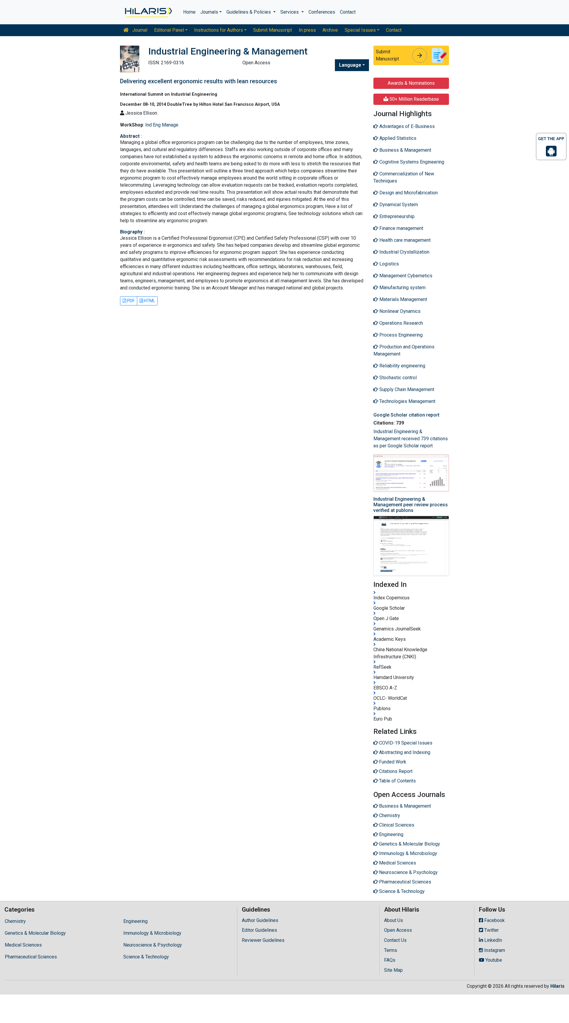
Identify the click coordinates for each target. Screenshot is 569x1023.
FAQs (389, 960)
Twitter (491, 930)
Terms (390, 950)
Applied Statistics (397, 138)
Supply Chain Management (406, 389)
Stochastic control (397, 377)
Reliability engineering (401, 366)
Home (189, 12)
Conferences (322, 12)
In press (307, 30)
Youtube (493, 960)
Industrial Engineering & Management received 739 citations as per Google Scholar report (410, 439)
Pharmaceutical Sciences (31, 957)
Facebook (494, 920)
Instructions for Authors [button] (218, 30)
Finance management (400, 228)
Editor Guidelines (259, 930)
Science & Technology (146, 957)
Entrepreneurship (396, 216)
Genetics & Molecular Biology (35, 933)
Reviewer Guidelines (263, 940)
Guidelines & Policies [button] (249, 12)
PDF (130, 300)
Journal (139, 30)
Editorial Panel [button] (169, 30)
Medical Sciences (23, 945)
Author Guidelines (260, 920)
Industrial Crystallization (403, 252)
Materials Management (402, 299)
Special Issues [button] (360, 30)
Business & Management (404, 150)
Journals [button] (209, 12)
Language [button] (350, 65)
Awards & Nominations (411, 83)
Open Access (398, 930)
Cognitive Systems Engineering (411, 162)
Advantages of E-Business (406, 126)
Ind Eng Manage (161, 125)
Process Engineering (400, 335)
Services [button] (290, 12)
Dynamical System (398, 204)
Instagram (494, 950)
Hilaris (557, 986)
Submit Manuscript (272, 30)
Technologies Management (406, 401)
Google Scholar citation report (406, 415)
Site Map (393, 970)
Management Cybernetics (405, 275)
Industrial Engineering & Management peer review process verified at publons (410, 504)
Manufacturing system (402, 287)
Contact (348, 12)
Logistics (388, 264)
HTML (149, 300)
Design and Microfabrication (408, 193)
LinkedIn (492, 940)
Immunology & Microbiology (152, 933)
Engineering (135, 921)
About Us (393, 920)
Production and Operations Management (403, 350)
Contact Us (395, 940)
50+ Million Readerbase (413, 99)
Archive (330, 30)
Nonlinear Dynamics (399, 311)
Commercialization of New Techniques (403, 177)
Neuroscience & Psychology (152, 945)
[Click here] (148, 12)
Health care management (404, 240)
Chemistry (15, 921)
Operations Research (400, 323)
